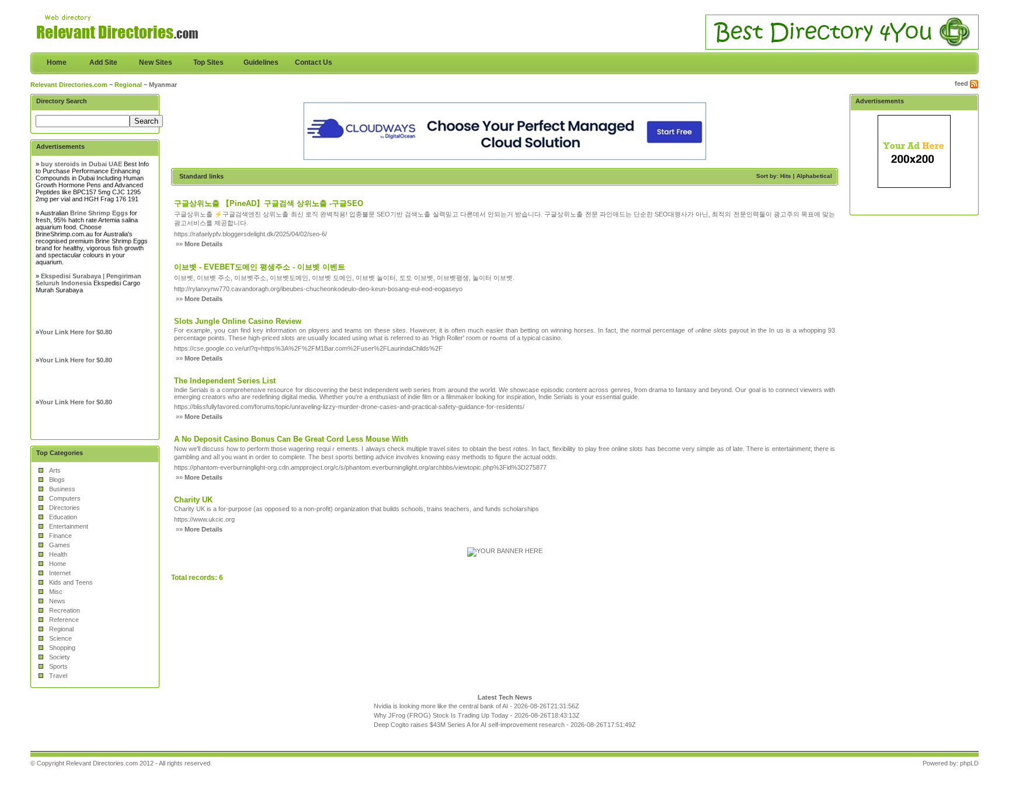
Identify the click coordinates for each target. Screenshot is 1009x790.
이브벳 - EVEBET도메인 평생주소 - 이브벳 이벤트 (259, 267)
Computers (65, 498)
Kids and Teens (71, 582)
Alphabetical (814, 176)
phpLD (969, 763)
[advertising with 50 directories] (504, 550)
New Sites (155, 62)
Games (59, 544)
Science (60, 638)
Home (57, 62)
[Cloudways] (505, 158)
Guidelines (261, 62)
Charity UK (193, 499)
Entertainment (68, 526)
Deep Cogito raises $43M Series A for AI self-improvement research (469, 724)
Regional (128, 84)
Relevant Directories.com (68, 84)
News (57, 600)
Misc (55, 591)
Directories (64, 507)
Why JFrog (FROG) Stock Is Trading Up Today (441, 715)
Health (58, 554)
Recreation (64, 610)
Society (59, 656)
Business (62, 488)
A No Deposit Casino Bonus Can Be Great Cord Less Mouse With (291, 439)
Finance (60, 535)
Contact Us (313, 62)
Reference (64, 619)
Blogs (57, 479)
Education (63, 516)
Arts (55, 470)
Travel (58, 675)
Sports (58, 666)
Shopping (62, 647)
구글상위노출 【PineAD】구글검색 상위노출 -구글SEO (268, 203)
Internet (60, 572)
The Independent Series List (225, 380)
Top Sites (208, 62)
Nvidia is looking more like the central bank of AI (441, 705)
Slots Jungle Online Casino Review (237, 321)
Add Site (103, 62)
